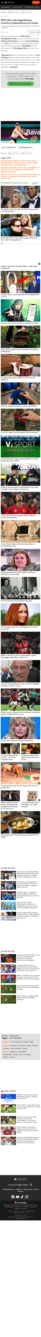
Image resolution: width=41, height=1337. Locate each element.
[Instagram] (26, 1198)
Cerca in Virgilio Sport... (19, 1184)
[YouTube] (17, 1198)
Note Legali (17, 1211)
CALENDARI (5, 7)
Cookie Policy (30, 1211)
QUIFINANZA (33, 1206)
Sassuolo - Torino (9, 1048)
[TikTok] (22, 1198)
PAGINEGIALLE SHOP (27, 1205)
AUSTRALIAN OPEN (32, 7)
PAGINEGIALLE (17, 1205)
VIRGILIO (10, 1205)
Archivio (20, 1191)
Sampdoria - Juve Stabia (18, 1052)
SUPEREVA (24, 1208)
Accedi (36, 2)
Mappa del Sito (27, 1189)
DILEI (22, 1206)
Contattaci (18, 1189)
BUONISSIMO (17, 1208)
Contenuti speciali (8, 1189)
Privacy (23, 1211)
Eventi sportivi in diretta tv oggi (22, 1042)
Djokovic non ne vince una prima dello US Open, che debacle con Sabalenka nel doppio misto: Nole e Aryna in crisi (20, 176)
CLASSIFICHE (17, 7)
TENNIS (6, 16)
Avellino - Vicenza (9, 1057)
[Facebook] (13, 1198)
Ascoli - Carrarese (25, 1055)
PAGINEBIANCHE (9, 1206)
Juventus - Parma (21, 1048)
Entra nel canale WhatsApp (22, 84)
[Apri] (2, 2)
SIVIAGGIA (26, 1206)
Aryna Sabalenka (9, 147)
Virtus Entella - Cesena (10, 1055)
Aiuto (27, 1212)
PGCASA (35, 1205)
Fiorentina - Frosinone (17, 1045)
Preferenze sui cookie (18, 1212)
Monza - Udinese (32, 1045)
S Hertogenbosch (25, 147)
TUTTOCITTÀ (17, 1206)
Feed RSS (36, 1189)
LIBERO (5, 1205)
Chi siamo (9, 1211)
